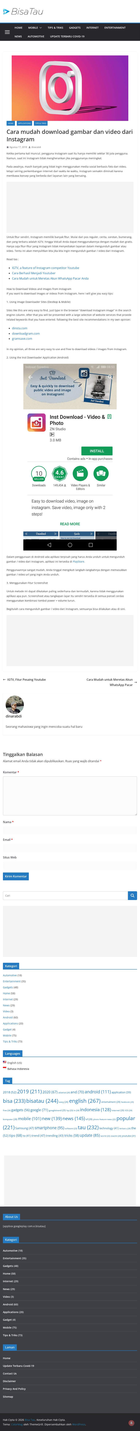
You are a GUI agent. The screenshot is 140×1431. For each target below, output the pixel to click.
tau (88, 1127)
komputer (10, 1119)
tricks (71, 1135)
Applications (24, 123)
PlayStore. (79, 561)
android (98, 1092)
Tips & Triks (55, 27)
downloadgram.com (26, 333)
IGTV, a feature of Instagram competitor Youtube (45, 268)
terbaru (125, 1128)
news (74, 1118)
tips (15, 1135)
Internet (92, 27)
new (52, 1118)
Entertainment (115, 27)
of (89, 1119)
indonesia (95, 1109)
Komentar (11, 772)
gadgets (20, 1110)
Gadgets (75, 27)
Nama (8, 822)
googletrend (57, 1110)
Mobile (33, 27)
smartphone (49, 1127)
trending (55, 1136)
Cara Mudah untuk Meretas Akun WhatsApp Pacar (110, 682)
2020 (50, 1092)
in (76, 1110)
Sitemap (8, 1396)
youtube (129, 1135)
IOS (128, 1110)
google (39, 1109)
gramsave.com (22, 339)
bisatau (42, 1100)
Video (6, 1011)
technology (109, 1128)
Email (8, 840)
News (18, 36)
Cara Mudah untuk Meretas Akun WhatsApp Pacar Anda (50, 278)
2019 (29, 1091)
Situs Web (10, 857)
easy (63, 1101)
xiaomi (116, 1136)
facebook (127, 1102)
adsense (64, 1092)
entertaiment (110, 1102)
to (27, 1135)
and (77, 1091)
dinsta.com (19, 328)
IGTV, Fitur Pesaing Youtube (26, 680)
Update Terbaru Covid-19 (67, 36)
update (90, 1135)
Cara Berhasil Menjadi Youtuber (34, 273)
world (105, 1136)
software (71, 1128)
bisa (14, 1100)
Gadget (7, 1029)
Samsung (24, 1128)
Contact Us (10, 1373)
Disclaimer (9, 1381)
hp (70, 1110)
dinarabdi (36, 147)
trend (38, 1136)
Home (18, 27)
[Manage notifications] (131, 1423)
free (7, 1110)
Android (8, 1017)
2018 (9, 1092)
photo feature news (104, 1119)
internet (118, 1110)
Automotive (36, 36)
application (121, 1092)
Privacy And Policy (14, 1389)
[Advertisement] (70, 207)
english (85, 1100)
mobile (29, 1118)
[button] (40, 27)
